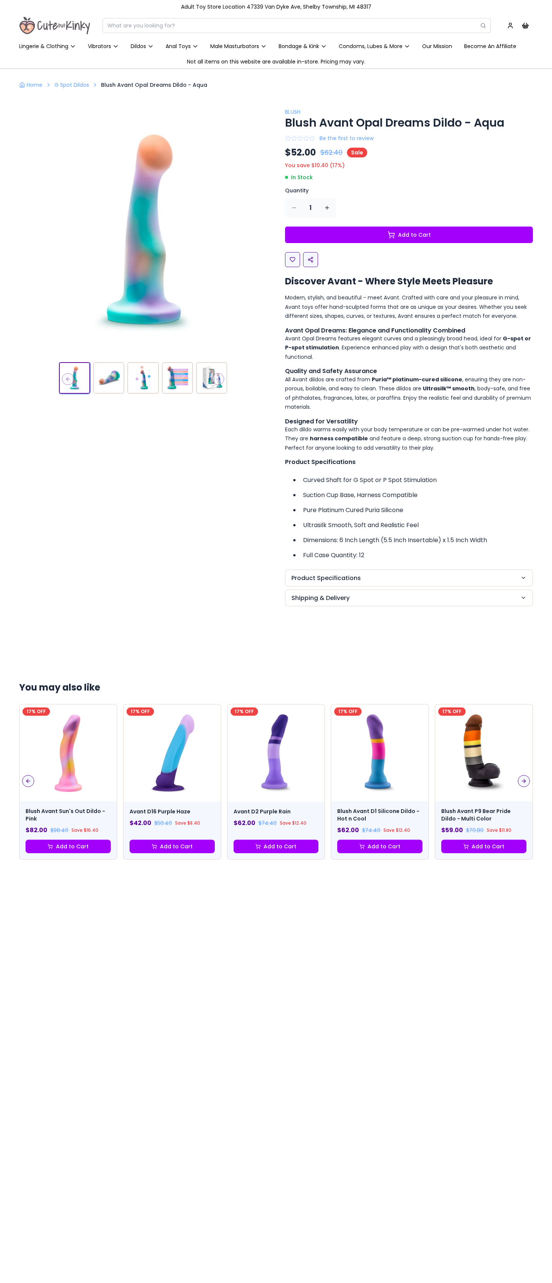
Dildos (138, 46)
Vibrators (99, 46)
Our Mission (437, 46)
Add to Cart (414, 235)
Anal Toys (178, 46)
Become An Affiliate (490, 46)
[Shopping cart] (525, 25)
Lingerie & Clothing (43, 46)
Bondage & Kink (299, 46)
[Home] (54, 26)
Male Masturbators (234, 46)
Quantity (297, 190)
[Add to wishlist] (292, 259)
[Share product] (310, 259)
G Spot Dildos (71, 85)
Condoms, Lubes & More (371, 46)
